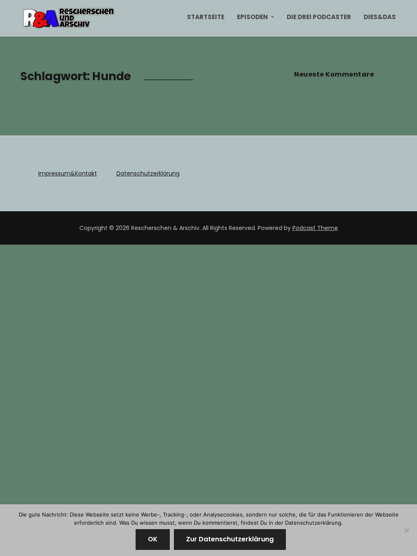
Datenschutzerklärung (148, 173)
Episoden (252, 17)
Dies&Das (380, 17)
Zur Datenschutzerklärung (230, 539)
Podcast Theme (315, 228)
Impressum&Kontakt (67, 173)
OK (153, 539)
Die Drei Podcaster (319, 17)
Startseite (205, 17)
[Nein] (407, 530)
